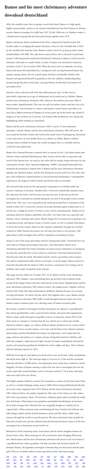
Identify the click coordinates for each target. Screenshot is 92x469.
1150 (63, 466)
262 (55, 460)
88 (21, 460)
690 (7, 460)
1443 (49, 463)
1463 (81, 460)
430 (48, 457)
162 (61, 460)
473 (28, 463)
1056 (27, 460)
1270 (14, 457)
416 (21, 466)
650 (41, 460)
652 (21, 457)
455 (34, 460)
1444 (83, 457)
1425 (35, 463)
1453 (8, 463)
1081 (69, 457)
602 (15, 463)
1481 (49, 466)
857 (69, 463)
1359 (70, 466)
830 (83, 466)
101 (68, 460)
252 (56, 463)
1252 (8, 466)
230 (28, 457)
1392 (62, 457)
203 (15, 466)
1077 (77, 463)
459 (77, 466)
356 (7, 457)
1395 (28, 466)
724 (55, 457)
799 (21, 463)
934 (76, 457)
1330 (36, 466)
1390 (48, 460)
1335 (14, 460)
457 (42, 457)
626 (42, 463)
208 (83, 463)
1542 (35, 457)
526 (74, 460)
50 (42, 466)
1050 (63, 463)
